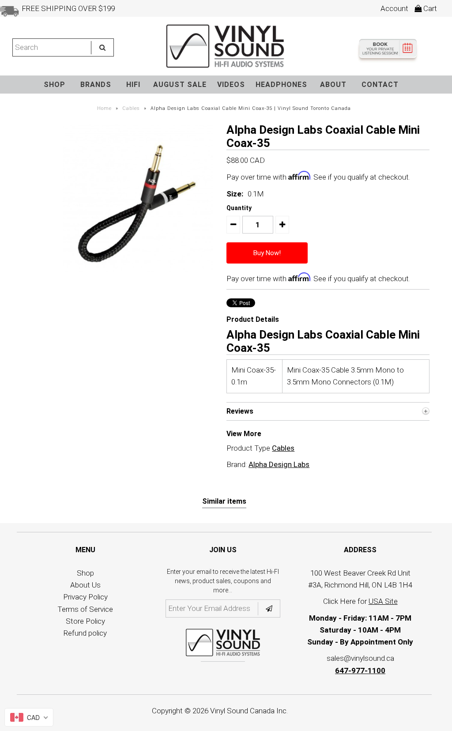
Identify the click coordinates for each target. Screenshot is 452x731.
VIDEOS (231, 84)
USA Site (383, 601)
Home (104, 108)
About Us (85, 584)
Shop (85, 573)
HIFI (133, 84)
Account (394, 8)
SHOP (54, 84)
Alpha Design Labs (279, 464)
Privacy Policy (85, 596)
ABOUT (333, 84)
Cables (131, 108)
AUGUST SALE (180, 84)
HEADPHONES (281, 84)
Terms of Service (85, 609)
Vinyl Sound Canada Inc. (249, 710)
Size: (234, 193)
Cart (429, 8)
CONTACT (380, 84)
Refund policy (85, 633)
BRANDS (95, 84)
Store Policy (85, 621)
